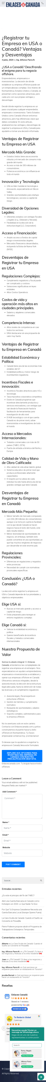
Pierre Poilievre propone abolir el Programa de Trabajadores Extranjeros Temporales (22, 928)
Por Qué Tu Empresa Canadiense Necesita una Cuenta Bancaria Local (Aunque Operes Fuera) (22, 911)
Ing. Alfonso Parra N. (11, 951)
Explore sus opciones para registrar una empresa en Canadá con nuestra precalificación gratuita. (22, 756)
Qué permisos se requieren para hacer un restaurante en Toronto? (22, 968)
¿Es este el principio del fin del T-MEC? (18, 895)
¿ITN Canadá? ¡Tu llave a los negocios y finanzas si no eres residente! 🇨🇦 (22, 952)
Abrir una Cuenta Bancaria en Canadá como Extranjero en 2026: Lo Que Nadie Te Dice (20, 902)
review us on (18, 1009)
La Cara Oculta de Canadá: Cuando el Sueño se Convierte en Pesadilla (22, 919)
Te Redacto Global (22, 1017)
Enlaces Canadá (19, 994)
